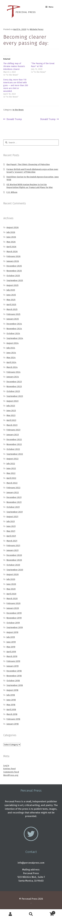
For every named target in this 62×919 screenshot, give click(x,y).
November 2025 (14, 271)
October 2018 (13, 680)
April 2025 (11, 304)
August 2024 (12, 343)
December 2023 (14, 381)
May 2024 (11, 357)
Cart (47, 912)
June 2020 (11, 584)
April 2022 (11, 478)
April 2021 (11, 536)
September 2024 (14, 338)
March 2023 (11, 425)
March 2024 (12, 367)
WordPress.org (10, 775)
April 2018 (11, 709)
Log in (6, 765)
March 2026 (12, 251)
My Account (10, 914)
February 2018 (13, 719)
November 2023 (14, 386)
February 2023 (13, 430)
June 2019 (11, 642)
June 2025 (11, 295)
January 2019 (12, 666)
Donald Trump (14, 119)
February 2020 (13, 603)
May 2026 (11, 242)
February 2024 (13, 372)
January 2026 (12, 261)
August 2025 (12, 285)
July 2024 (10, 348)
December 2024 (14, 324)
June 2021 (11, 526)
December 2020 (14, 555)
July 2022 (10, 463)
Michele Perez (36, 29)
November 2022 (14, 444)
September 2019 (14, 627)
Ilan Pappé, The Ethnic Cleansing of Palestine (28, 164)
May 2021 (10, 531)
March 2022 (11, 483)
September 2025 (14, 280)
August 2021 (12, 516)
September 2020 (14, 570)
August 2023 (12, 401)
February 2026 (13, 256)
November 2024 (14, 328)
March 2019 (11, 656)
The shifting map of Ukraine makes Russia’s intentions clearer (14, 66)
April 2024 (11, 362)
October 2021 (13, 507)
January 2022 (12, 492)
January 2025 (12, 319)
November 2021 (13, 502)
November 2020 (14, 560)
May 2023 (10, 415)
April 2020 (11, 594)
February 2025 (13, 314)
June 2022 (11, 468)
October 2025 (13, 275)
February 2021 (13, 545)
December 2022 (14, 439)
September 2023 (14, 396)
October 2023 (13, 391)
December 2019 (14, 613)
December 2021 (13, 497)
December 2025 (14, 266)
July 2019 (10, 637)
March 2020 (12, 598)
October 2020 (13, 565)
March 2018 (11, 714)
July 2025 (10, 290)
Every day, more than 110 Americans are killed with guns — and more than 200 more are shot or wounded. (15, 85)
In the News (18, 110)
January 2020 (12, 608)
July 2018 (10, 695)
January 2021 (12, 550)
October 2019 (13, 623)
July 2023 (10, 406)
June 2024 (11, 353)
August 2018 (12, 690)
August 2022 (12, 459)
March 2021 (11, 541)
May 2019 (10, 647)
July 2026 (10, 232)
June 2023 (11, 410)
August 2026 (12, 227)
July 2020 (10, 579)
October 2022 (13, 449)
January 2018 (12, 724)
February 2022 (13, 488)
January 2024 (12, 377)
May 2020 (11, 589)
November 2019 (14, 618)
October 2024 (13, 333)
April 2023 (11, 420)
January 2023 (12, 434)
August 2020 (12, 574)
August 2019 (12, 632)
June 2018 (11, 700)
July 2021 (10, 521)
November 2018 (14, 676)
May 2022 (10, 473)
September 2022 (14, 454)
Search (31, 914)
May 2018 (10, 705)
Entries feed (9, 769)
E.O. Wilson (11, 192)
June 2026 (11, 237)
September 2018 (14, 685)
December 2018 (14, 671)
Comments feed (11, 772)
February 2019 (13, 661)
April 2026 (11, 247)
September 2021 (14, 512)
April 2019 (11, 652)
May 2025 (10, 300)
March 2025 (11, 309)
